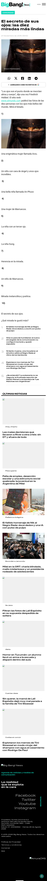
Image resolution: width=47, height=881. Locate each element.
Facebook (25, 795)
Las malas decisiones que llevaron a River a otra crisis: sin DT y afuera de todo (22, 435)
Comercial (5, 848)
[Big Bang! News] (15, 4)
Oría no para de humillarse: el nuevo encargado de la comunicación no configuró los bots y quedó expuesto (23, 341)
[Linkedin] (29, 78)
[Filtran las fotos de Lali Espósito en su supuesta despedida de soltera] (23, 590)
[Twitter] (16, 78)
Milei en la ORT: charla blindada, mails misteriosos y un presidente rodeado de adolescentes (23, 569)
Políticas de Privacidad (10, 842)
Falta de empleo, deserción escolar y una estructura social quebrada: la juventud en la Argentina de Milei (21, 480)
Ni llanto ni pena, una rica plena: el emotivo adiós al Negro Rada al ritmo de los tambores (22, 353)
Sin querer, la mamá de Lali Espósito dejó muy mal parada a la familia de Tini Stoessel (22, 701)
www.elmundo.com (11, 100)
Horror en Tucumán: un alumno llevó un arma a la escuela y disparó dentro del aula (22, 657)
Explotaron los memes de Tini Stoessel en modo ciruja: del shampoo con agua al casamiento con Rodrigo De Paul (22, 365)
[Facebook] (22, 78)
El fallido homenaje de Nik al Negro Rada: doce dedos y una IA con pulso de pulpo (23, 329)
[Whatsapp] (9, 78)
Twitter (29, 799)
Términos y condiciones (11, 845)
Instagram (25, 808)
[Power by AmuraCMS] (38, 858)
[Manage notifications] (42, 876)
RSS (3, 851)
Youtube (27, 803)
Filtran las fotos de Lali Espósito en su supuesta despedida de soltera (22, 613)
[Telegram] (36, 78)
